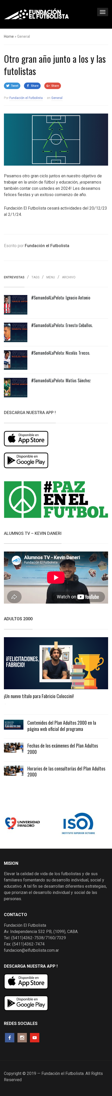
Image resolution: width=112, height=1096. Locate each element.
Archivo (69, 277)
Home (9, 36)
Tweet (14, 85)
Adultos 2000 (18, 618)
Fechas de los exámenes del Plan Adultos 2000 (62, 748)
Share (35, 85)
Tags (35, 277)
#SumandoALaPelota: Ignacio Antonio (60, 298)
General (57, 98)
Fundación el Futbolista (26, 98)
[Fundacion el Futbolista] (36, 14)
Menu (50, 277)
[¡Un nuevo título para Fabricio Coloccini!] (56, 664)
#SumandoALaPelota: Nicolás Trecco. (60, 353)
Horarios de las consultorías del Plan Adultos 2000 (66, 771)
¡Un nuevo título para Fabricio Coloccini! (39, 696)
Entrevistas (14, 277)
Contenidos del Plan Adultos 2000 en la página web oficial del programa (61, 725)
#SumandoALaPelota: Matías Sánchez (61, 380)
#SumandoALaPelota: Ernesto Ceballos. (62, 325)
